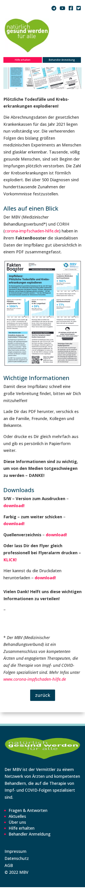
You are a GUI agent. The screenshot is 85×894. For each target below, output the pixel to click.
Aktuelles (17, 816)
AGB (9, 865)
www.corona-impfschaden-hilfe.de (34, 679)
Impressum (16, 851)
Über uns (17, 822)
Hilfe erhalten (22, 59)
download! (13, 505)
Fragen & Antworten (28, 810)
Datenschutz (17, 858)
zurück (42, 695)
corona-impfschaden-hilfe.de (32, 231)
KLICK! (10, 559)
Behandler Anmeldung (62, 59)
